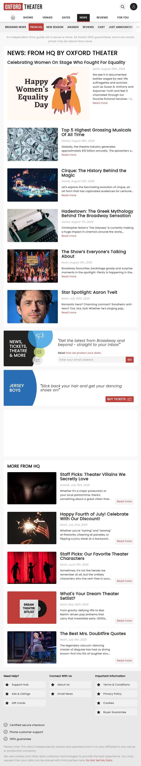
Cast (101, 27)
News (83, 17)
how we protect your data (83, 353)
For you (123, 17)
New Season (54, 27)
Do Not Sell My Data (99, 760)
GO (130, 359)
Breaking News (15, 27)
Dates (66, 17)
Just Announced (121, 27)
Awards (73, 27)
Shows (28, 17)
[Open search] (122, 6)
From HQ (36, 27)
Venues (48, 17)
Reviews (102, 17)
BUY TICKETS (116, 399)
